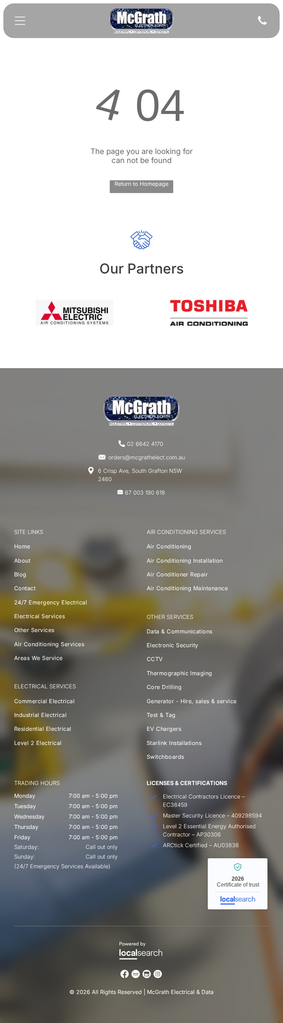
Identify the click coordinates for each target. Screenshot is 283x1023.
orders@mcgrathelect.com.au (146, 457)
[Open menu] (20, 21)
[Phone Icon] (262, 24)
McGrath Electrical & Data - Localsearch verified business (237, 883)
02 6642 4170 (145, 443)
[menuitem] (52, 548)
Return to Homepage (141, 183)
